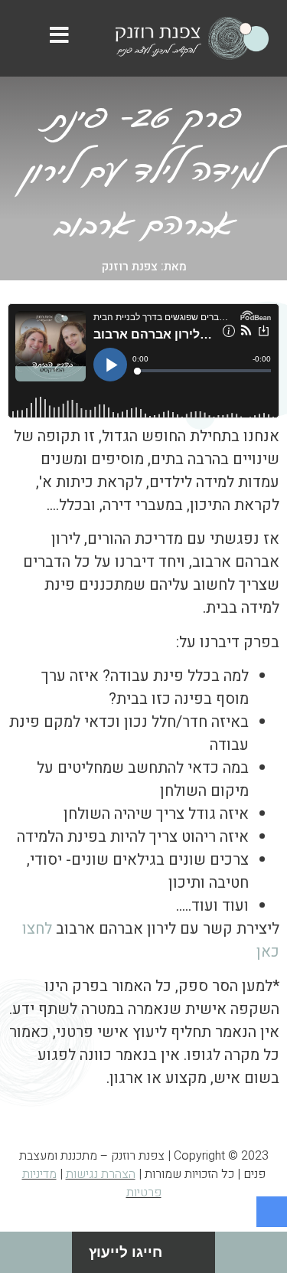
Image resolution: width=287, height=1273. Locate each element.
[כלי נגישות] (271, 1211)
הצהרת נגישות (100, 1174)
